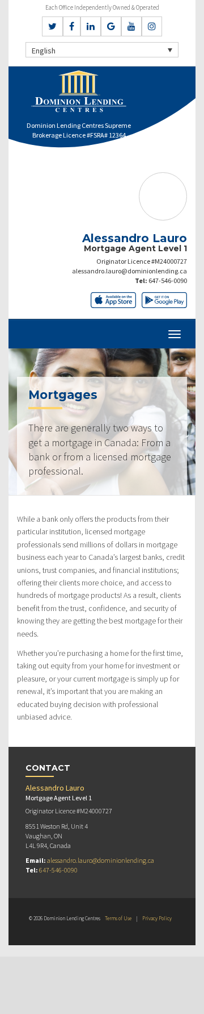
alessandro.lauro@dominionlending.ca (129, 271)
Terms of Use (118, 918)
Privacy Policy (157, 918)
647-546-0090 (167, 280)
